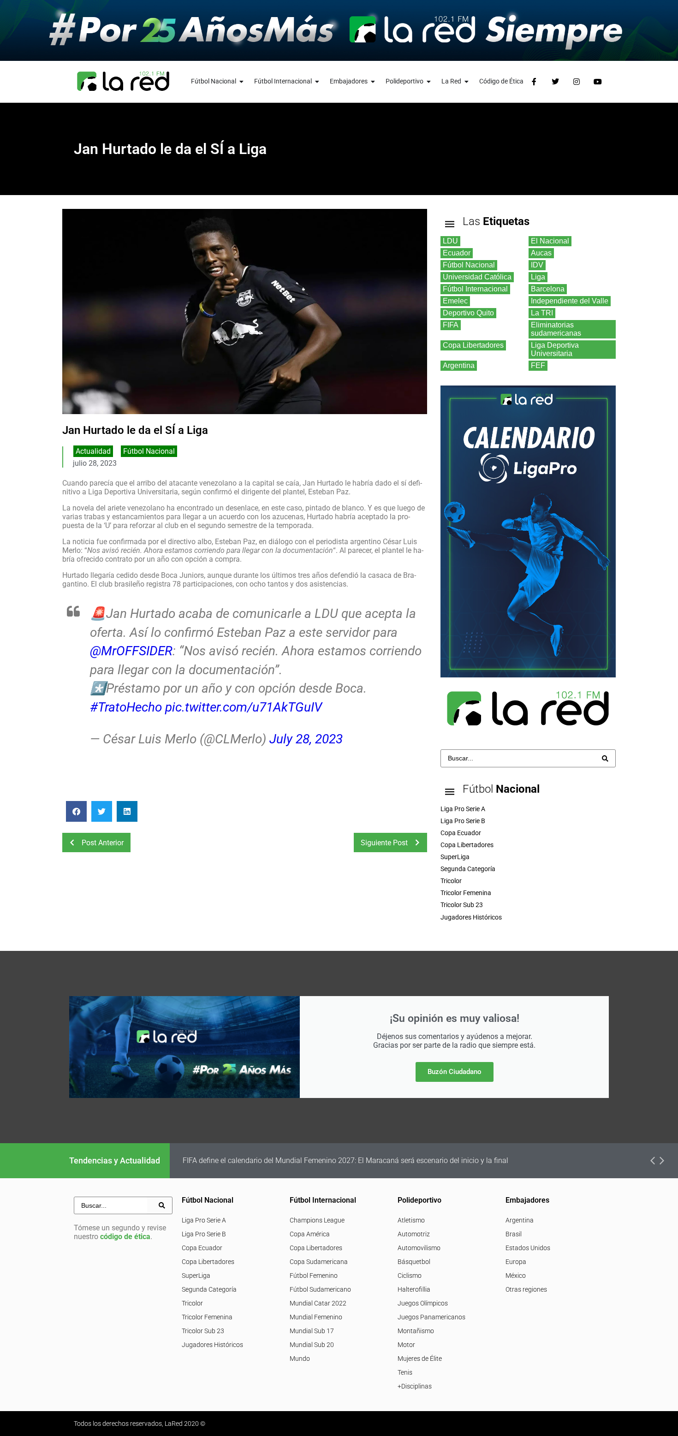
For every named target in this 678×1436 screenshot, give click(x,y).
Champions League (317, 1220)
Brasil (514, 1234)
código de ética (125, 1236)
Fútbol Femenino (314, 1275)
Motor (406, 1344)
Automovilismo (419, 1248)
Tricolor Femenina (207, 1317)
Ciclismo (410, 1275)
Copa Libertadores (208, 1261)
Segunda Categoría (209, 1289)
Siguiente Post (384, 842)
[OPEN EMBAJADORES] (373, 81)
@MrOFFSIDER (131, 651)
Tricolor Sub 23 (203, 1331)
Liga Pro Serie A (204, 1220)
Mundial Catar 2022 (318, 1303)
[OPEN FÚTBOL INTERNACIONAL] (317, 81)
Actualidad (93, 451)
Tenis (405, 1372)
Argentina (520, 1220)
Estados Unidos (528, 1248)
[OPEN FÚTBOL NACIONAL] (241, 81)
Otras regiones (526, 1289)
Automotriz (414, 1234)
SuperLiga (196, 1275)
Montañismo (416, 1331)
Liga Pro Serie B (204, 1234)
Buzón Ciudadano (455, 1072)
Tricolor (192, 1303)
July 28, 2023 (306, 739)
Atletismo (411, 1220)
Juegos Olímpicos (423, 1303)
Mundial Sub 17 (312, 1331)
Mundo (300, 1358)
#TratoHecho (126, 707)
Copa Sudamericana (319, 1261)
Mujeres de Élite (420, 1358)
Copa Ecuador (202, 1248)
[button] (76, 811)
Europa (516, 1261)
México (516, 1275)
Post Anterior (103, 842)
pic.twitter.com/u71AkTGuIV (243, 707)
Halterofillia (414, 1289)
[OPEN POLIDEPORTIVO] (429, 81)
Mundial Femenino (316, 1317)
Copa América (310, 1234)
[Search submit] (605, 758)
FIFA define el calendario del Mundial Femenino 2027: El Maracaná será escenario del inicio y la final (345, 1160)
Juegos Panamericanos (431, 1317)
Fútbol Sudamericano (320, 1289)
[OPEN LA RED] (467, 81)
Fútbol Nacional (149, 451)
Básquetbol (414, 1261)
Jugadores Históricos (212, 1344)
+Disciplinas (415, 1386)
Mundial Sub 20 (312, 1344)
